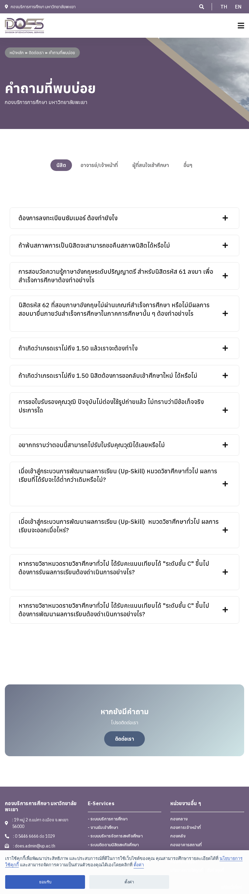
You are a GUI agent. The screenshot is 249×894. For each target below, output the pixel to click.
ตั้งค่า (139, 864)
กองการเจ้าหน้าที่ (185, 827)
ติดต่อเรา (124, 739)
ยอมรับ (45, 882)
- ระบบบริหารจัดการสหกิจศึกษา (115, 836)
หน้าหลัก (17, 52)
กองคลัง (178, 836)
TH (223, 6)
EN (238, 6)
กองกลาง (179, 819)
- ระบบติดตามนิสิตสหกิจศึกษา (113, 844)
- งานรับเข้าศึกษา (103, 827)
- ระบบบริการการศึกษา (108, 819)
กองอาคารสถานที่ (186, 844)
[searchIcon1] (201, 6)
